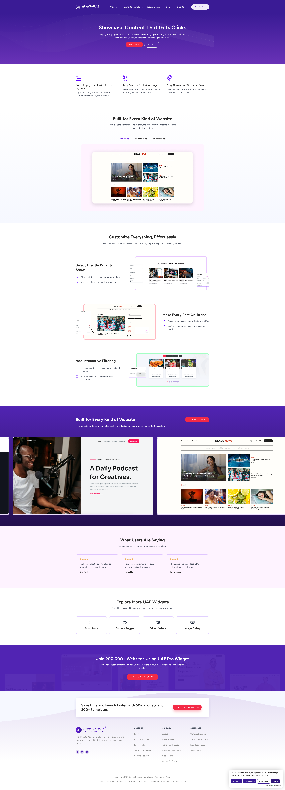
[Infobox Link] (91, 625)
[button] (118, 7)
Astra (168, 777)
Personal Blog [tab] (141, 138)
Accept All (236, 781)
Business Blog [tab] (159, 138)
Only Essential (250, 781)
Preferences (263, 781)
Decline (275, 781)
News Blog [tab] (124, 138)
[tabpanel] (142, 179)
